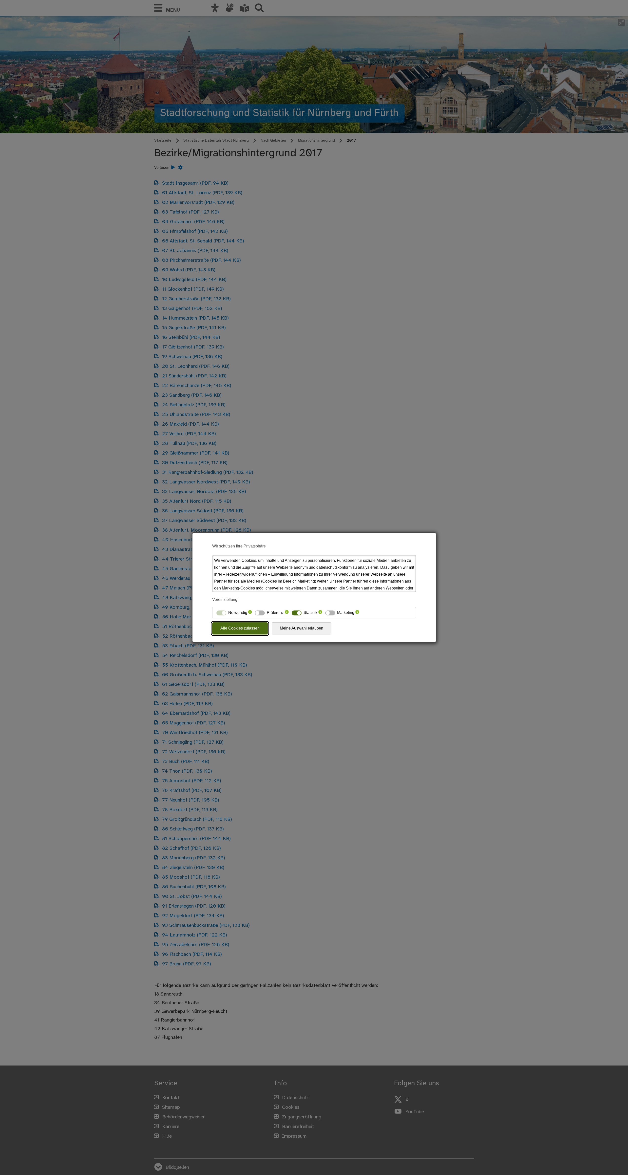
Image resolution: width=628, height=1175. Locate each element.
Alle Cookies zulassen (240, 628)
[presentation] (250, 612)
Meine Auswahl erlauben (301, 628)
